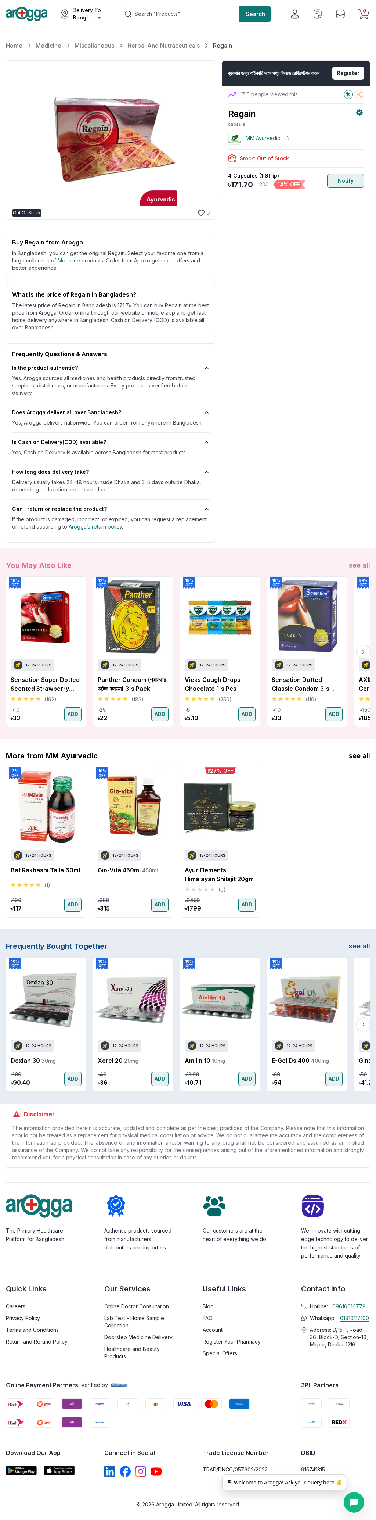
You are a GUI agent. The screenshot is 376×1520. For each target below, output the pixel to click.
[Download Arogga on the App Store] (59, 1470)
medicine (69, 260)
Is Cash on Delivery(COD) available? (59, 442)
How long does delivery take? (50, 472)
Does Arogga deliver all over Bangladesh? (66, 412)
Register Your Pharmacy (232, 1341)
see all (359, 565)
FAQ (208, 1318)
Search (255, 14)
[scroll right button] (363, 652)
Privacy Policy (23, 1318)
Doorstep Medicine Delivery (138, 1337)
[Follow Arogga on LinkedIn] (109, 1471)
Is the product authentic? (45, 368)
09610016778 (349, 1306)
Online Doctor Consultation (136, 1306)
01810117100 (354, 1318)
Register (348, 73)
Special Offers (220, 1353)
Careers (15, 1306)
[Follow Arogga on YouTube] (156, 1471)
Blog (208, 1306)
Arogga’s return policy (95, 526)
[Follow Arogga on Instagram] (140, 1471)
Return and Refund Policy (37, 1341)
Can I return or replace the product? (59, 509)
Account (213, 1330)
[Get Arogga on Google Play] (21, 1470)
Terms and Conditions (32, 1330)
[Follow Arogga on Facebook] (125, 1471)
